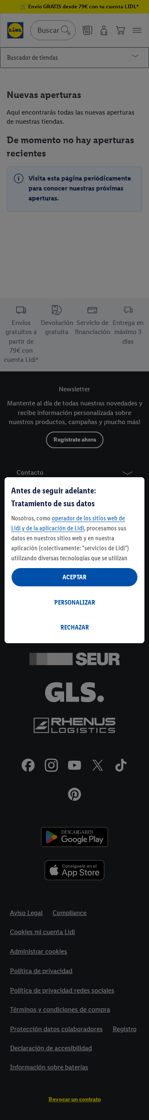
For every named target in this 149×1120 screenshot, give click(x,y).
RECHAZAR (74, 627)
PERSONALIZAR (74, 602)
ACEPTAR (74, 577)
